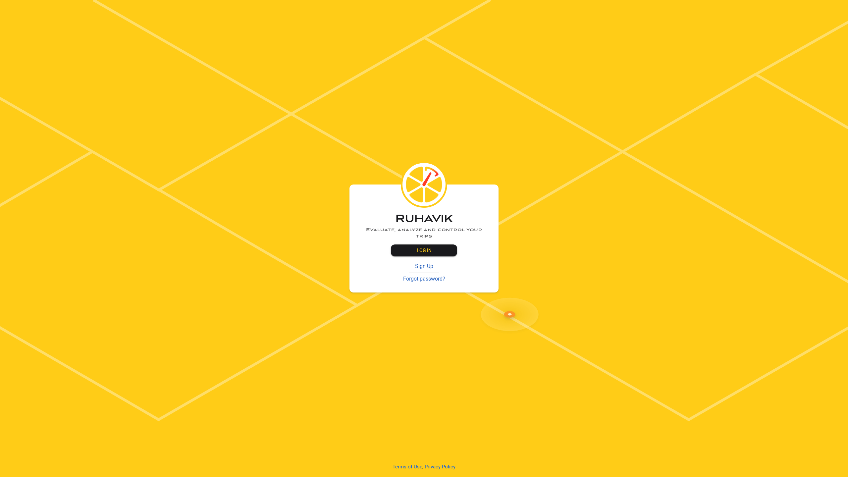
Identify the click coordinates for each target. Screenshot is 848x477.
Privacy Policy (440, 467)
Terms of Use (407, 467)
